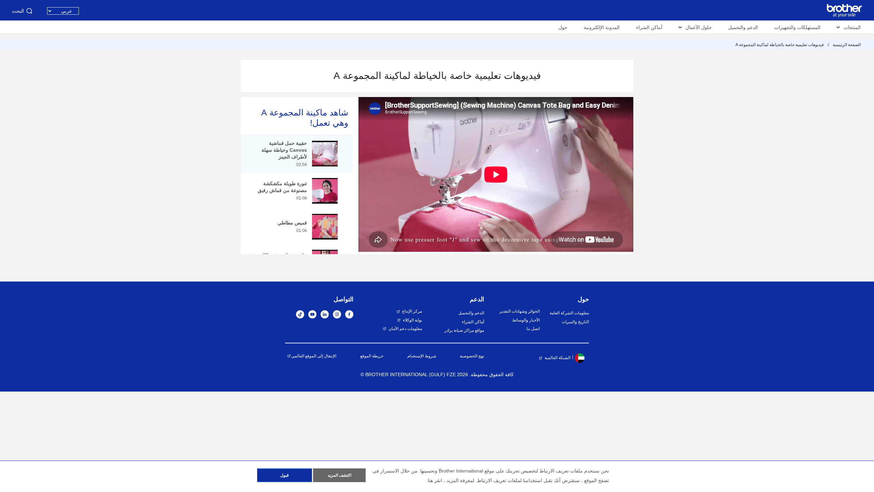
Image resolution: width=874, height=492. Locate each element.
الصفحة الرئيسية (847, 44)
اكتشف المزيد (339, 475)
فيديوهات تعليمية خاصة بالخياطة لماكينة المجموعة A (779, 44)
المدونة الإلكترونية (602, 27)
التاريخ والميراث (575, 321)
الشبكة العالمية (557, 357)
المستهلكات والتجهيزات (797, 27)
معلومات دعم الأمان (405, 328)
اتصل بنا (532, 328)
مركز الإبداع (412, 311)
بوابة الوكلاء (412, 320)
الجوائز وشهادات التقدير (519, 311)
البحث (18, 11)
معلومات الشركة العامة (569, 313)
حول (563, 27)
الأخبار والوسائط (525, 320)
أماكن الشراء (649, 27)
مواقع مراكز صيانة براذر (464, 330)
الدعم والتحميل (743, 27)
